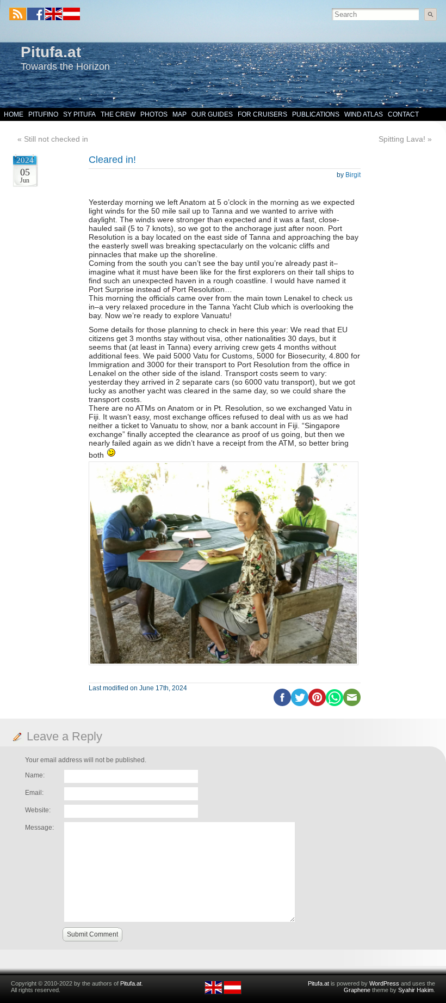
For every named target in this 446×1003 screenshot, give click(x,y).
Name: (35, 775)
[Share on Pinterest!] (317, 704)
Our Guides (212, 114)
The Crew (118, 114)
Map (179, 114)
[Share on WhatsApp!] (334, 704)
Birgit (353, 175)
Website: (38, 810)
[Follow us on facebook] (35, 14)
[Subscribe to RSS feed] (17, 14)
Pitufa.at (51, 52)
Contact (403, 114)
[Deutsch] (71, 18)
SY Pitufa (79, 114)
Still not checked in (56, 139)
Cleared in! (112, 159)
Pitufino (43, 114)
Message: (39, 827)
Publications (315, 114)
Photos (154, 114)
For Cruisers (262, 114)
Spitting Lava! (402, 139)
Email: (34, 793)
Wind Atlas (363, 114)
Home (13, 114)
